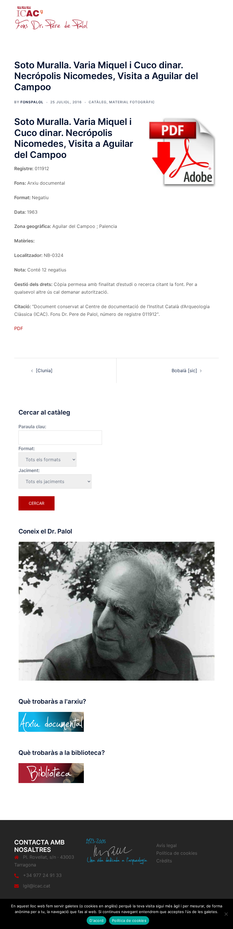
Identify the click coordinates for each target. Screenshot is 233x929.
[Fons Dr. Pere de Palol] (51, 17)
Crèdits (164, 861)
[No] (226, 914)
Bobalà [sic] (184, 370)
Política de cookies (176, 853)
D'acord (96, 920)
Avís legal (166, 845)
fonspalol (31, 102)
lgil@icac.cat (36, 886)
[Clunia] (44, 370)
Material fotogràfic (132, 102)
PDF (18, 328)
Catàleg (98, 102)
